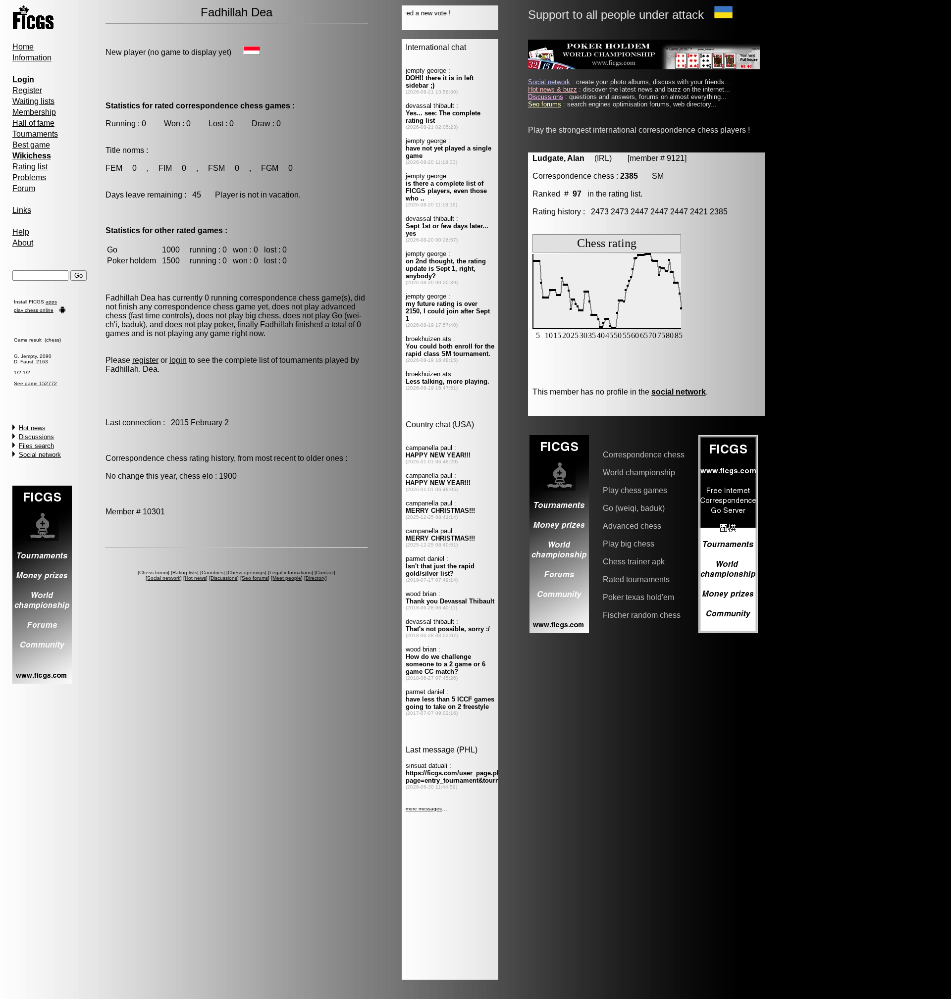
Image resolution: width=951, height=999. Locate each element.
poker (223, 324)
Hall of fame (33, 123)
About (22, 243)
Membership (34, 112)
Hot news (32, 428)
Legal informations (290, 572)
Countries (212, 572)
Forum (23, 188)
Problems (29, 177)
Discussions (36, 437)
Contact (325, 572)
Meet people (286, 578)
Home (23, 47)
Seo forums (255, 578)
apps (51, 301)
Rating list (30, 166)
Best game (31, 145)
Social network (40, 454)
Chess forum (153, 572)
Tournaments (35, 134)
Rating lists (184, 572)
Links (21, 210)
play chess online (33, 310)
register (145, 360)
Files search (36, 446)
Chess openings (246, 572)
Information (32, 57)
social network (678, 392)
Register (27, 90)
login (178, 360)
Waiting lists (33, 101)
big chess (262, 315)
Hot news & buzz (552, 89)
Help (20, 232)
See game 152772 (35, 383)
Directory (315, 578)
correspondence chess (279, 298)
